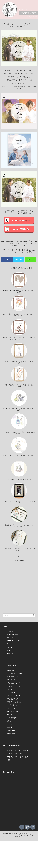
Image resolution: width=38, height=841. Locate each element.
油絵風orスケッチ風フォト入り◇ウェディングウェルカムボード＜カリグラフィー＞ (19, 338)
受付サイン (11, 715)
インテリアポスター (14, 673)
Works (9, 647)
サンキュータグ (12, 689)
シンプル (16, 252)
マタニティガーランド (15, 754)
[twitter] (27, 827)
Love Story (11, 670)
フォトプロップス (13, 696)
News (9, 650)
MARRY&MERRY (7, 241)
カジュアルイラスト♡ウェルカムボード (19, 479)
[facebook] (21, 827)
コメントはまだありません (25, 250)
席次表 (9, 724)
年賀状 (9, 727)
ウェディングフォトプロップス (18, 750)
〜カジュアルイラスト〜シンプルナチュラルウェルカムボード (19, 432)
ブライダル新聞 (12, 699)
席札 (9, 721)
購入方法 (10, 637)
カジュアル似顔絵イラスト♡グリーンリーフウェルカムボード (19, 409)
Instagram (10, 644)
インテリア (8, 252)
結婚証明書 (11, 734)
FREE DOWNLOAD (14, 641)
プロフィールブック (14, 702)
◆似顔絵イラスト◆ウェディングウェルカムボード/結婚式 (19, 291)
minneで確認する (21, 229)
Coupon (10, 653)
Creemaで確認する (21, 220)
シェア (8, 259)
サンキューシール (13, 686)
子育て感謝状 (12, 718)
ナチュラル (24, 252)
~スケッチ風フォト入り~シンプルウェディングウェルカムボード (19, 549)
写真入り (32, 252)
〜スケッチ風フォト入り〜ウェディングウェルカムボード (19, 385)
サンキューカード (13, 683)
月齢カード (11, 730)
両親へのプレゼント (14, 711)
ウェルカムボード (13, 680)
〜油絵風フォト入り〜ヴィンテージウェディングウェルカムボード (19, 525)
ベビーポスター (12, 705)
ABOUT (10, 631)
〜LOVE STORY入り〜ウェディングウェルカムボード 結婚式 (19, 362)
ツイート (19, 259)
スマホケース (12, 692)
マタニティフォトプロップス (17, 757)
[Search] (33, 615)
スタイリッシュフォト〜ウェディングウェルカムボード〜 (19, 502)
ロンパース (11, 708)
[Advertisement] (19, 802)
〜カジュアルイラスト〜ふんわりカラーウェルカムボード (19, 456)
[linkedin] (32, 827)
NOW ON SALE (21, 241)
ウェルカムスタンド (14, 677)
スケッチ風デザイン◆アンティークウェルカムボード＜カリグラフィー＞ (19, 314)
